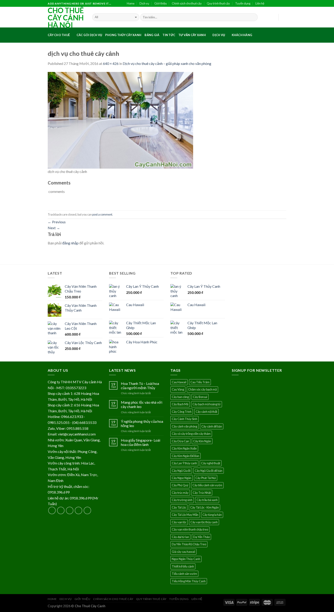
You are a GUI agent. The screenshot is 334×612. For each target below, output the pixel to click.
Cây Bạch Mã (180, 404)
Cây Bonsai (200, 397)
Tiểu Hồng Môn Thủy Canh (189, 581)
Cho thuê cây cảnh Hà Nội (66, 18)
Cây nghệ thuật (210, 463)
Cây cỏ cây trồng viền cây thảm (191, 433)
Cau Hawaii (179, 382)
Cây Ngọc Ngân (181, 478)
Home (131, 3)
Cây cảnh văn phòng (184, 426)
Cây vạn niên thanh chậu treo (190, 529)
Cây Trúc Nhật (202, 492)
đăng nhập (70, 243)
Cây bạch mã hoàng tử (206, 404)
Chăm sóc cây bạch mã (202, 389)
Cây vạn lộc (179, 522)
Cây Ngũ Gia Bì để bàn (208, 470)
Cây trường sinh (182, 500)
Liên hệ (259, 3)
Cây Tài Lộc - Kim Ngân (204, 507)
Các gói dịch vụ (89, 35)
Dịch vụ (144, 3)
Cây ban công (180, 397)
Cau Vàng (178, 389)
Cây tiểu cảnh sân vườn (207, 485)
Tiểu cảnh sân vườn (184, 573)
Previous (57, 222)
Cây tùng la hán (212, 514)
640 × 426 (111, 63)
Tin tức (168, 35)
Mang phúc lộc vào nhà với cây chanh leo (141, 404)
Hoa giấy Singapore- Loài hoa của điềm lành (140, 442)
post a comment (102, 214)
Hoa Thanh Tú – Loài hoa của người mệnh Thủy (140, 385)
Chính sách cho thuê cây (187, 3)
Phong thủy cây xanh (123, 35)
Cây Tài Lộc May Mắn (185, 514)
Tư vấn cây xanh (192, 35)
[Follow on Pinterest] (87, 510)
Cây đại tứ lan (180, 537)
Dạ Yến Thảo (201, 537)
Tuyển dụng (242, 3)
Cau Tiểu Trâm (199, 382)
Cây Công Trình (182, 411)
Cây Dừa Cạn (180, 441)
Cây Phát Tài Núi (205, 478)
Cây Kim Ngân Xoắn (184, 448)
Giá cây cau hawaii (183, 551)
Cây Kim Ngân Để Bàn (185, 456)
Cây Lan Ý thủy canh (184, 463)
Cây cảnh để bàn (211, 426)
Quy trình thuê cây (218, 3)
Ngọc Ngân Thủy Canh (186, 559)
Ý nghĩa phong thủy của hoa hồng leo (142, 423)
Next (54, 228)
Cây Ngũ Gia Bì (181, 470)
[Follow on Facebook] (269, 3)
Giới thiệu (160, 3)
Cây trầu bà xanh (207, 500)
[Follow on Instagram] (274, 3)
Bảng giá (152, 35)
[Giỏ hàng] (284, 17)
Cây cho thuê (59, 35)
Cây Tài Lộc (179, 507)
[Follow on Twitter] (279, 3)
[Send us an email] (284, 3)
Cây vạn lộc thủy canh (204, 522)
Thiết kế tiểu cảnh (183, 566)
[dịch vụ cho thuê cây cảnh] (120, 120)
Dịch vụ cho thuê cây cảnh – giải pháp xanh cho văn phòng (167, 63)
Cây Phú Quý (180, 485)
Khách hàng (242, 35)
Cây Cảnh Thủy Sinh (184, 419)
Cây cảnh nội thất (206, 411)
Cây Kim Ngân (202, 441)
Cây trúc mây (180, 492)
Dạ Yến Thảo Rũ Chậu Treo (189, 544)
